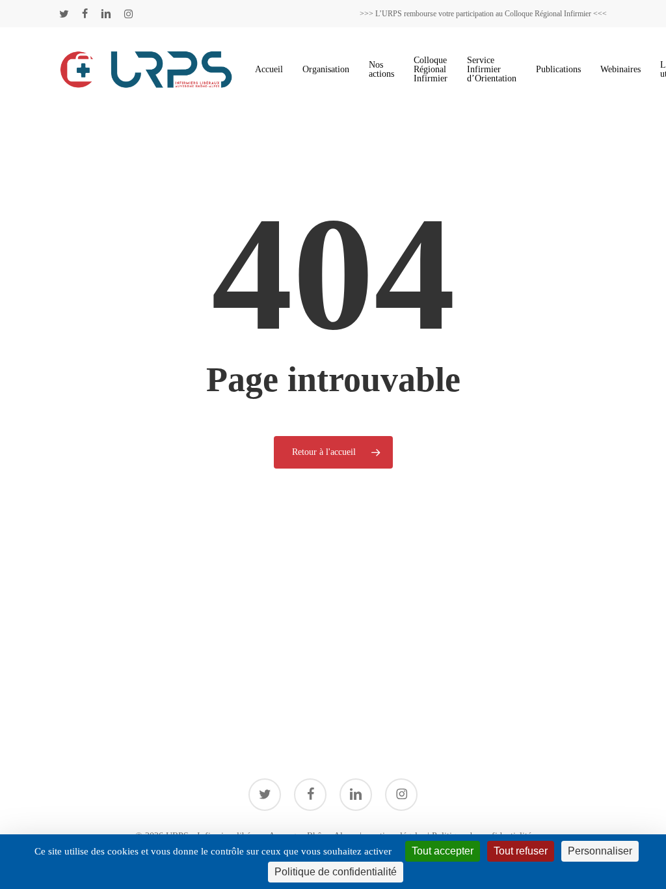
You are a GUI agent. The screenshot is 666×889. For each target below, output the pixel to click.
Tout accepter (442, 850)
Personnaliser (600, 850)
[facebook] (85, 13)
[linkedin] (106, 13)
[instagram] (128, 13)
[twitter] (64, 13)
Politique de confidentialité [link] (335, 871)
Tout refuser (521, 850)
